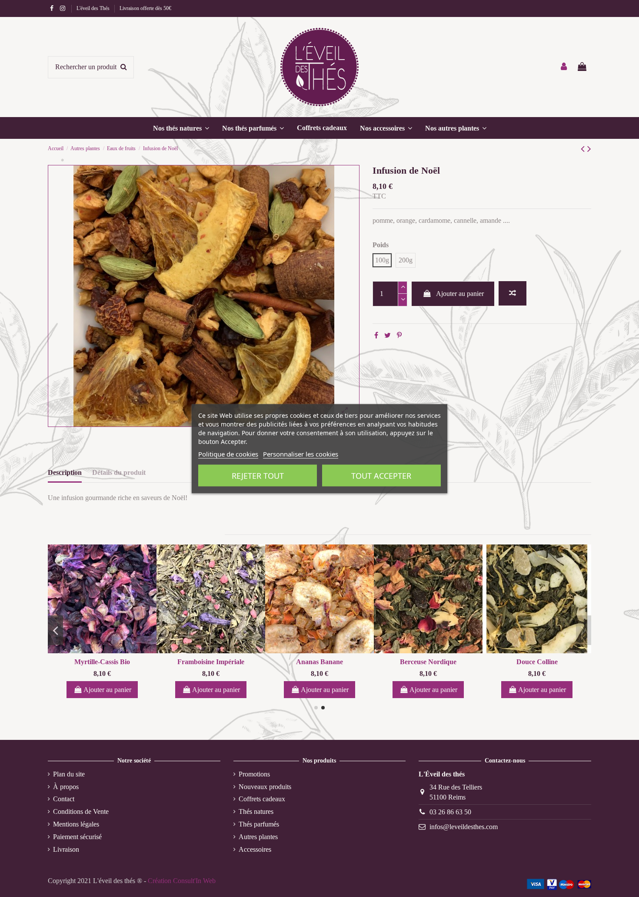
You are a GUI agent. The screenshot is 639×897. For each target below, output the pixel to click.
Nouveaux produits (265, 786)
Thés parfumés (259, 824)
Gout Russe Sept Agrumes (114, 661)
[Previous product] (584, 149)
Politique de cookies (228, 453)
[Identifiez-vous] (564, 67)
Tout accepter (381, 475)
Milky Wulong (332, 661)
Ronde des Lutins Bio (223, 661)
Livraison (66, 849)
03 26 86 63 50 (450, 812)
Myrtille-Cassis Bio (441, 661)
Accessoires (255, 849)
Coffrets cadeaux (262, 799)
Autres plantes (258, 836)
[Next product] (589, 149)
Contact (63, 799)
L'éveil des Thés (94, 8)
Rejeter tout (258, 475)
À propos (66, 786)
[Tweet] (387, 335)
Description (65, 472)
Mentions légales (76, 824)
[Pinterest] (399, 335)
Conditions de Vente (81, 811)
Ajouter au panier (460, 293)
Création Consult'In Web (182, 880)
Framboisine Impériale (549, 661)
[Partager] (376, 335)
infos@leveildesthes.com (463, 826)
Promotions (254, 774)
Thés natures (256, 811)
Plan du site (69, 774)
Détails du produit (119, 472)
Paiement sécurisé (77, 836)
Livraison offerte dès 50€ (145, 8)
